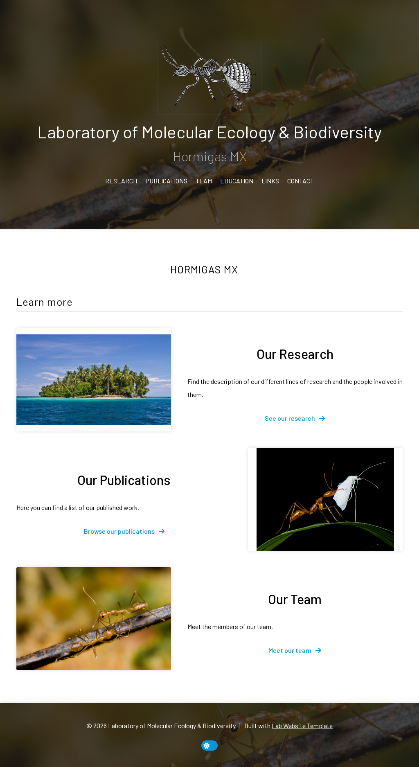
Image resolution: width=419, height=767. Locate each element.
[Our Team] (93, 618)
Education (236, 181)
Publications (166, 181)
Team (204, 181)
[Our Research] (93, 379)
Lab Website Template (302, 725)
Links (270, 181)
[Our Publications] (325, 499)
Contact (300, 181)
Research (121, 181)
